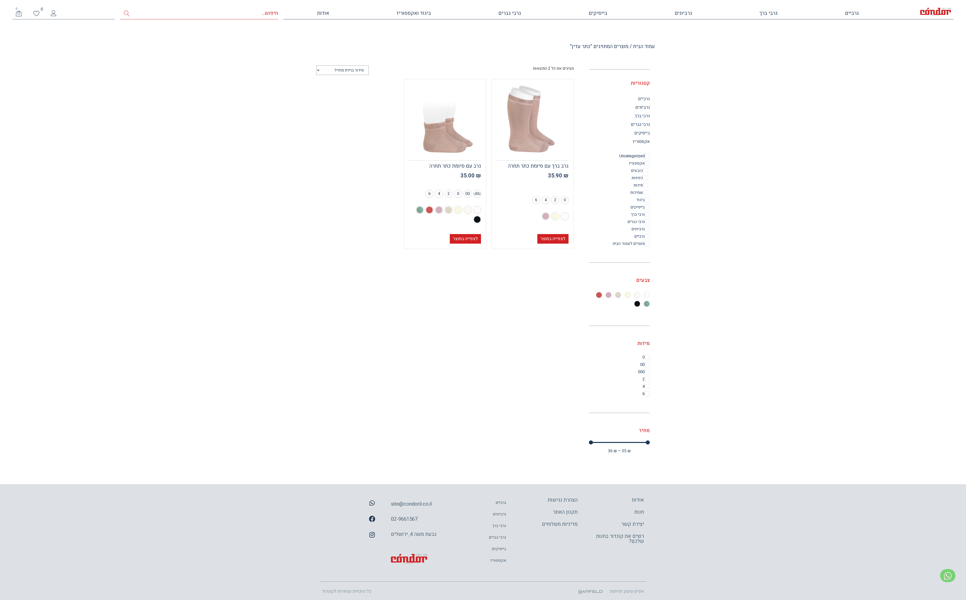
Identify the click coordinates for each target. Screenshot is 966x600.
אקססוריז (641, 141)
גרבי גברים (509, 13)
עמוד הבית (644, 46)
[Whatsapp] (372, 503)
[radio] (565, 200)
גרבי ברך (768, 13)
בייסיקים (598, 13)
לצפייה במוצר (553, 238)
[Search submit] (126, 13)
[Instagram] (372, 535)
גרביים (852, 13)
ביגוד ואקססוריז (414, 13)
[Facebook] (372, 519)
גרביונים (683, 13)
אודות (323, 13)
